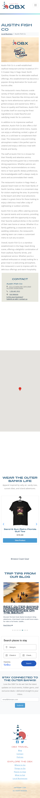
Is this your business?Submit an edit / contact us (17, 298)
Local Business (7, 34)
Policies (20, 757)
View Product (20, 540)
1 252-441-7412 (14, 291)
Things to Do (20, 768)
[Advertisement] (20, 328)
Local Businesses (20, 778)
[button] (36, 524)
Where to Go (20, 765)
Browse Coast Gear (20, 558)
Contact (20, 754)
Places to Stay (20, 772)
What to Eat (20, 775)
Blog (20, 750)
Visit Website (13, 294)
